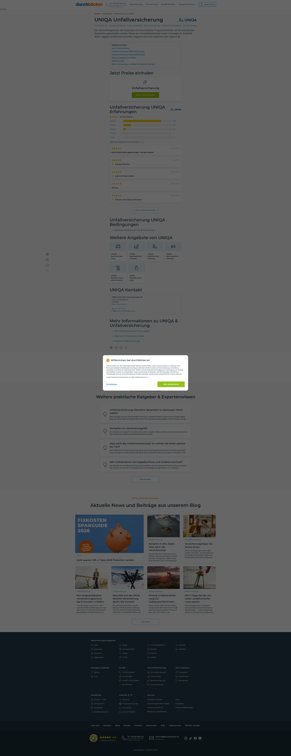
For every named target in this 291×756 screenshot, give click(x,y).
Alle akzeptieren (171, 384)
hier (148, 377)
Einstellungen (111, 384)
